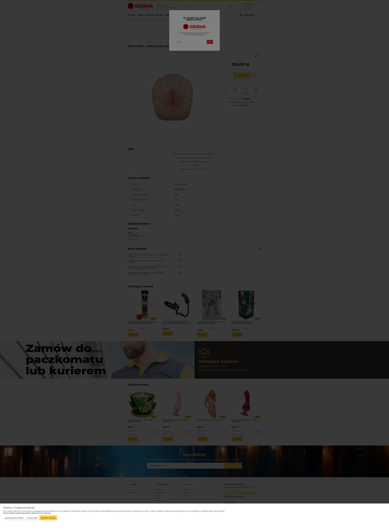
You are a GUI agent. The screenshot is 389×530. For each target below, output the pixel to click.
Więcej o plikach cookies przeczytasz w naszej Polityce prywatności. (27, 513)
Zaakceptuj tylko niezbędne (14, 518)
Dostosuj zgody (32, 518)
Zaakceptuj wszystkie (48, 518)
